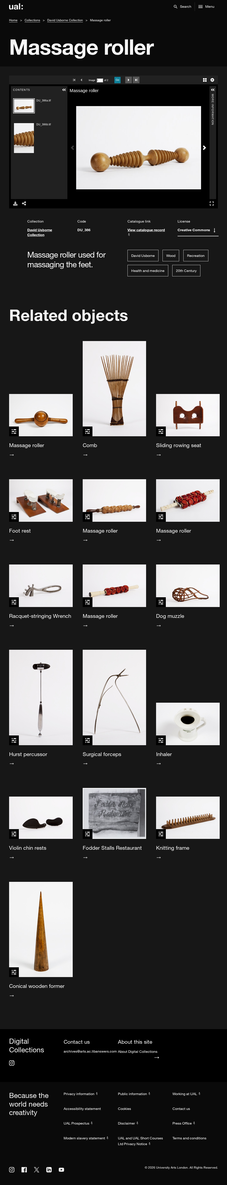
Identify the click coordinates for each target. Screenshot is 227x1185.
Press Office (182, 1123)
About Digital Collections (137, 1051)
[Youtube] (61, 1169)
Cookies (124, 1108)
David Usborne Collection (65, 20)
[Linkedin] (49, 1169)
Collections (32, 20)
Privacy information (79, 1094)
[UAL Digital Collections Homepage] (16, 6)
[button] (182, 6)
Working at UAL (184, 1094)
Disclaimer (126, 1123)
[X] (36, 1169)
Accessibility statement (82, 1108)
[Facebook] (24, 1169)
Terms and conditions (189, 1138)
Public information (132, 1094)
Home (13, 20)
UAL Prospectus (76, 1123)
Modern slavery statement (84, 1138)
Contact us (181, 1108)
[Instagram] (11, 1063)
